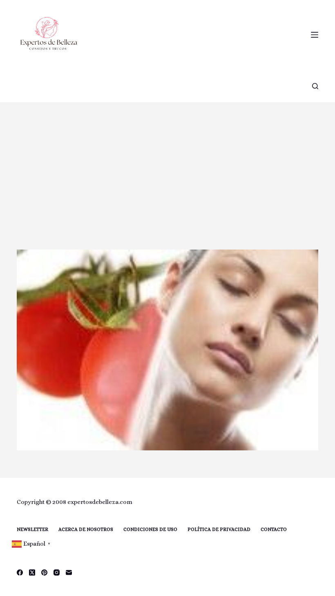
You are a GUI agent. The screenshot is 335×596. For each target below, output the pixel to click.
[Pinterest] (44, 572)
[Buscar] (315, 86)
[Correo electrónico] (69, 572)
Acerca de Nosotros (85, 529)
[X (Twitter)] (32, 572)
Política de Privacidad (219, 529)
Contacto (274, 529)
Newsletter (32, 529)
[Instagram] (57, 572)
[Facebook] (20, 572)
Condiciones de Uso (150, 529)
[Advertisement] (167, 163)
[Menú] (314, 34)
